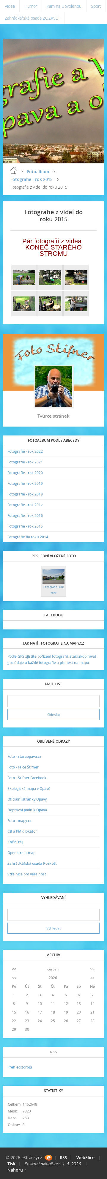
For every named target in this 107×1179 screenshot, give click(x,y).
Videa (10, 6)
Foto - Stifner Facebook (26, 777)
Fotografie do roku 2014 (27, 536)
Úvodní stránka (13, 170)
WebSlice (85, 1157)
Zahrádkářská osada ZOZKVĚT (32, 18)
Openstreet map (21, 852)
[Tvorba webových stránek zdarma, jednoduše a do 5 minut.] (48, 1158)
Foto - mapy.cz (19, 820)
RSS (63, 1157)
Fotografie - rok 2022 (25, 451)
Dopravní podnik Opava (27, 809)
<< (14, 969)
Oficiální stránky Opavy (27, 799)
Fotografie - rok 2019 (25, 483)
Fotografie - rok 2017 (25, 504)
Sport (96, 6)
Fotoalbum (38, 171)
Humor (30, 6)
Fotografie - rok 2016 (25, 515)
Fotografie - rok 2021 (25, 462)
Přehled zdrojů (19, 1067)
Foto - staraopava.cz (24, 756)
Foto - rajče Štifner (23, 767)
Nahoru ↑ (16, 1170)
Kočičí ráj (15, 842)
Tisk (11, 1164)
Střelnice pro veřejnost (26, 874)
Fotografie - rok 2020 (25, 472)
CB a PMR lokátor (22, 831)
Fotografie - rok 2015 (31, 179)
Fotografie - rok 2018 (25, 494)
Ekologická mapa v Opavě (28, 788)
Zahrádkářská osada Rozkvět (32, 863)
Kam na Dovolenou (64, 6)
